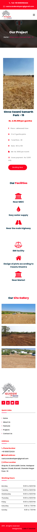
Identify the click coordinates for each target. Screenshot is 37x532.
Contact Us (7, 433)
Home (5, 418)
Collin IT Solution (28, 528)
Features (6, 426)
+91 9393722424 (8, 452)
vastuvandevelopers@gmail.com (20, 6)
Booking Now (17, 167)
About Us (6, 422)
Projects (6, 430)
